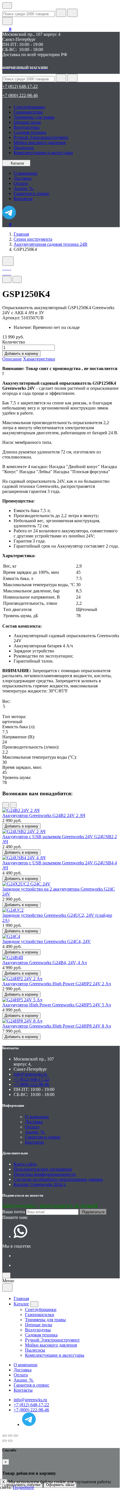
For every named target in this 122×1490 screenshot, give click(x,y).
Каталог (18, 163)
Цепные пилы (27, 122)
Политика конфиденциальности (45, 1174)
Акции (35, 1132)
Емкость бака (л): (18, 726)
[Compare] (17, 279)
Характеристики (39, 359)
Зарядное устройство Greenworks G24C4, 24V (46, 941)
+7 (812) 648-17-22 (20, 86)
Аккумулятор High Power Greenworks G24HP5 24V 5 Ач (56, 1004)
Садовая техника (30, 132)
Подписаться (93, 1212)
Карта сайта (25, 1164)
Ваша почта (13, 1211)
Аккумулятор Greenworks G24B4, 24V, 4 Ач (44, 962)
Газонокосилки (28, 112)
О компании (37, 1116)
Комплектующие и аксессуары (43, 152)
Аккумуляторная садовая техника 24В (50, 244)
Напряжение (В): (18, 736)
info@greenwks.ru (30, 1074)
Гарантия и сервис (43, 1137)
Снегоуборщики (29, 107)
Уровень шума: (16, 777)
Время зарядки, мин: (22, 767)
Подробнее (23, 1487)
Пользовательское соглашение (43, 1169)
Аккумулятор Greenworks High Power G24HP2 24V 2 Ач (56, 983)
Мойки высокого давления (40, 142)
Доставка (34, 1121)
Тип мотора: (14, 716)
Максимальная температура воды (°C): (39, 757)
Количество (13, 342)
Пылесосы (24, 147)
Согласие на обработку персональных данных (58, 1179)
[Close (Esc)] (4, 1435)
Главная (21, 234)
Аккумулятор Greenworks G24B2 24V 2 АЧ (43, 815)
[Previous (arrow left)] (4, 1441)
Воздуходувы (26, 127)
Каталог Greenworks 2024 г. (40, 1184)
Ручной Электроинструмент (41, 137)
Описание (12, 359)
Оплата (32, 1126)
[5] (61, 707)
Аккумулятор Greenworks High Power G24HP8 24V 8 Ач (56, 1026)
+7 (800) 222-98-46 (20, 95)
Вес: (6, 701)
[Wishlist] (6, 279)
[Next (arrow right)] (10, 1441)
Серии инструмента (33, 239)
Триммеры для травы (34, 117)
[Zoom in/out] (16, 1435)
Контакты (34, 1142)
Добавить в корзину (21, 353)
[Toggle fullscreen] (10, 1435)
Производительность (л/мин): (30, 747)
